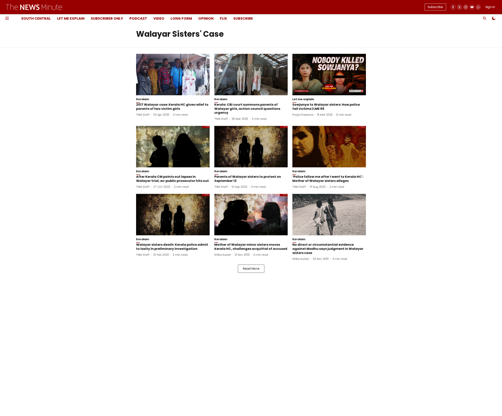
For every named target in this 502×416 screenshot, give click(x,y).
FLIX (223, 18)
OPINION (206, 18)
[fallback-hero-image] (173, 74)
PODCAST (138, 18)
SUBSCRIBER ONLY (107, 18)
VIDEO (158, 18)
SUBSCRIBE (243, 18)
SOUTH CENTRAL (36, 18)
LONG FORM (181, 18)
